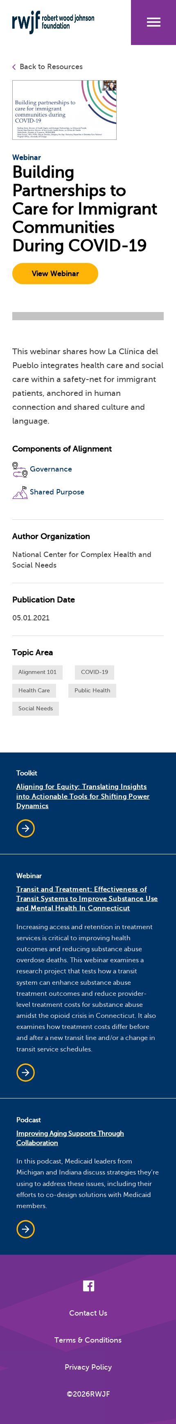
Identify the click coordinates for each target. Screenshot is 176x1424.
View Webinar (55, 274)
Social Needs (35, 708)
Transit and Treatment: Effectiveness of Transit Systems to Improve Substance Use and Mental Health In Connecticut (87, 899)
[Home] (58, 22)
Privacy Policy (88, 1367)
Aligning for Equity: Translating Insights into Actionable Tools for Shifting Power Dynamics (83, 796)
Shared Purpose (57, 492)
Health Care (34, 690)
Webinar (26, 157)
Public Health (92, 690)
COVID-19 (94, 672)
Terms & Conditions (88, 1340)
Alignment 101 (37, 672)
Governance (51, 469)
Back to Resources (51, 67)
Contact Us (88, 1313)
